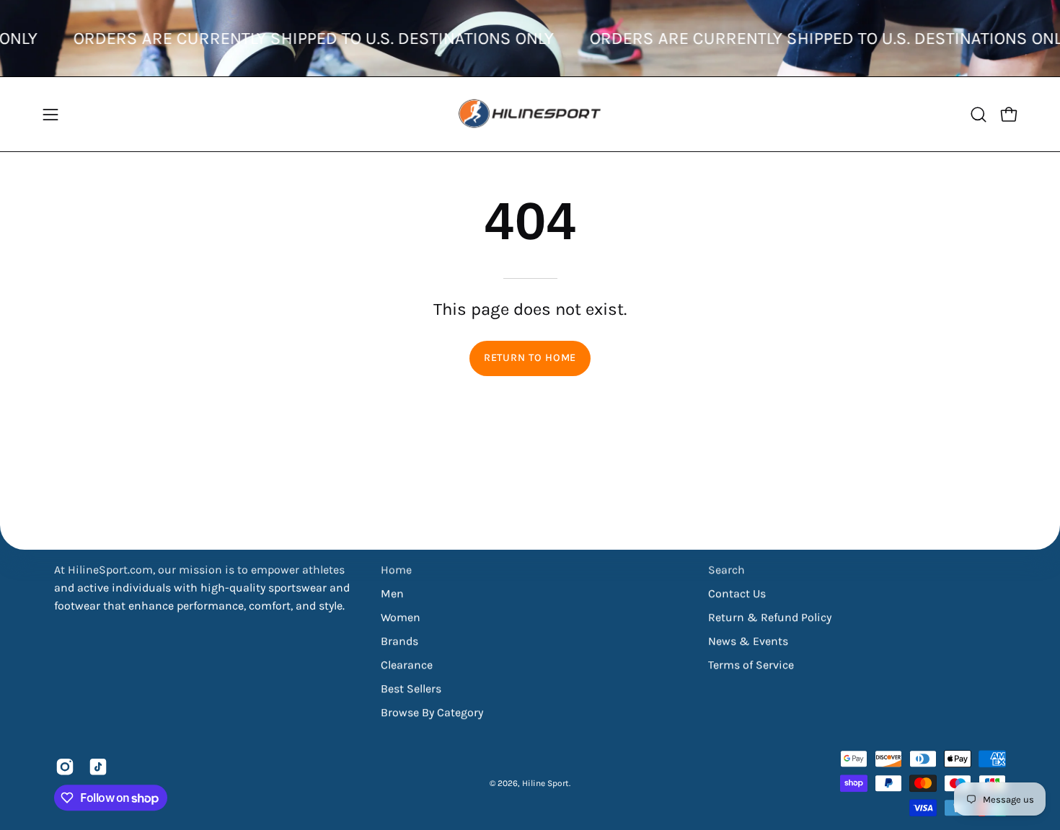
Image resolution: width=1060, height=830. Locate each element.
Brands (399, 641)
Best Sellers (411, 688)
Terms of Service (751, 664)
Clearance (407, 664)
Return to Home (530, 358)
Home (396, 569)
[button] (978, 114)
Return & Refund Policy (769, 617)
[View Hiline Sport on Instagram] (65, 766)
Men (392, 593)
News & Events (748, 641)
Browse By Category (432, 712)
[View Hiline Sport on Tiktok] (98, 766)
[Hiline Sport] (530, 114)
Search (726, 569)
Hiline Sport (545, 783)
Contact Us (737, 593)
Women (400, 617)
